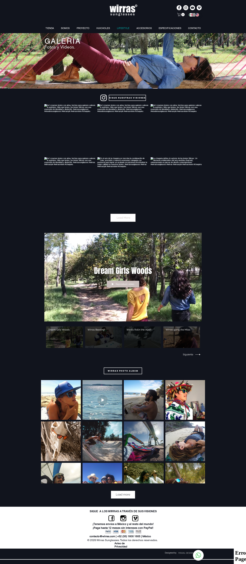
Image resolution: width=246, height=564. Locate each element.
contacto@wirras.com (102, 536)
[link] (181, 14)
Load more (123, 494)
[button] (145, 28)
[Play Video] (64, 337)
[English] (198, 15)
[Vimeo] (135, 518)
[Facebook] (111, 518)
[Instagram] (123, 518)
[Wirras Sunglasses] (179, 7)
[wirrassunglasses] (185, 7)
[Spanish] (192, 15)
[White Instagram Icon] (103, 97)
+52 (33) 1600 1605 (128, 536)
